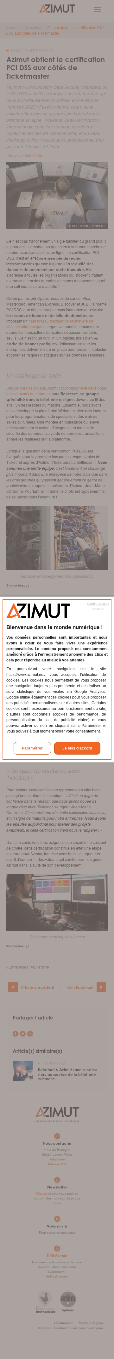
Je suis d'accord (77, 748)
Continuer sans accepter (98, 606)
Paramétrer (32, 748)
